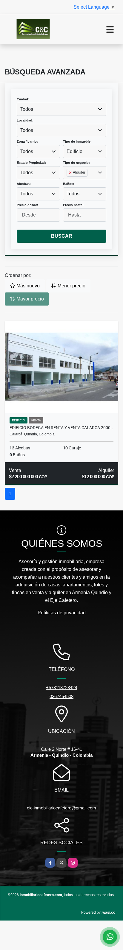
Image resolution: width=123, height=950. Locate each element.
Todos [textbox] (26, 109)
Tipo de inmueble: (77, 141)
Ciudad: (23, 99)
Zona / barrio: (27, 141)
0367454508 (61, 696)
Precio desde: (27, 205)
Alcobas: (24, 184)
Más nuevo (27, 285)
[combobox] (61, 109)
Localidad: (25, 120)
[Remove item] (71, 173)
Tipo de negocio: (76, 162)
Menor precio (70, 285)
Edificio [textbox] (74, 151)
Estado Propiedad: (31, 162)
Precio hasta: (73, 205)
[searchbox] (68, 182)
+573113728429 (61, 687)
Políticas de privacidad (62, 612)
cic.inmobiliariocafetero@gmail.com (61, 807)
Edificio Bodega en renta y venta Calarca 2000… (61, 427)
